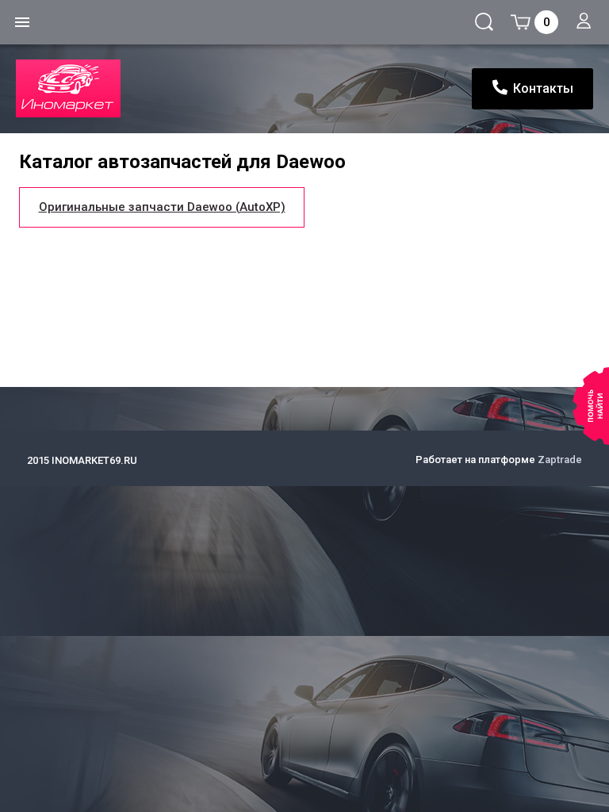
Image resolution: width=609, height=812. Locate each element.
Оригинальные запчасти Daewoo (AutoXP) (162, 207)
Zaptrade (560, 459)
